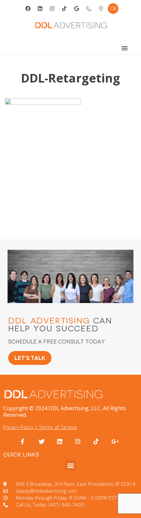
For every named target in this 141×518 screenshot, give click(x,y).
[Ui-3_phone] (89, 8)
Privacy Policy (18, 427)
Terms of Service (58, 427)
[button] (70, 465)
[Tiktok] (64, 8)
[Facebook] (28, 8)
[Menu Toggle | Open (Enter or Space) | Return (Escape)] (124, 48)
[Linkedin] (40, 8)
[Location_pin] (101, 8)
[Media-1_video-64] (113, 8)
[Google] (76, 8)
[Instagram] (52, 8)
